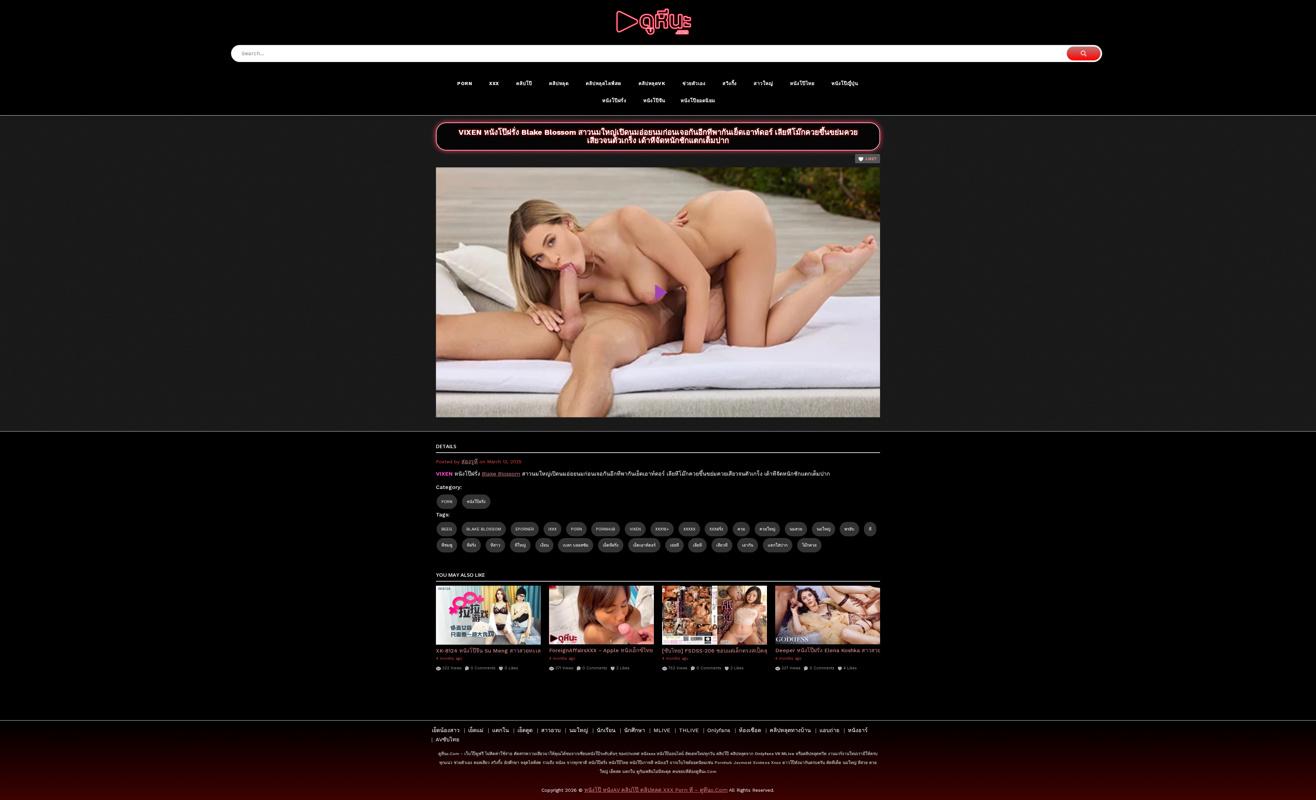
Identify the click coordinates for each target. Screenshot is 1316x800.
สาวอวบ (551, 730)
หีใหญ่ (520, 545)
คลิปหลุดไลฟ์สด (603, 83)
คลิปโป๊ (524, 83)
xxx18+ (662, 529)
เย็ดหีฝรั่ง (611, 545)
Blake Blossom (501, 473)
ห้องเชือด (750, 730)
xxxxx (689, 529)
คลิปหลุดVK (651, 83)
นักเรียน (606, 730)
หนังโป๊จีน (654, 100)
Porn (464, 83)
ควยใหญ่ (767, 529)
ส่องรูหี (469, 461)
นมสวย (796, 529)
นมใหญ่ (823, 529)
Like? (871, 159)
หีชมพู (446, 545)
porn (576, 529)
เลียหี (697, 545)
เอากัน (747, 545)
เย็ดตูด (525, 730)
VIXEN (635, 529)
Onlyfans (718, 730)
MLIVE (662, 730)
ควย (741, 529)
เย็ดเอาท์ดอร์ (644, 545)
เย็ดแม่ (476, 730)
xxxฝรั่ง (716, 529)
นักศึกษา (634, 730)
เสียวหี (722, 545)
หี (870, 529)
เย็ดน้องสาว (446, 730)
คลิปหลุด (559, 83)
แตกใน (500, 730)
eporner (524, 529)
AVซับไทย (447, 739)
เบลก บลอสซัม (575, 545)
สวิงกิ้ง (729, 83)
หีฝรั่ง (471, 545)
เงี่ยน (544, 545)
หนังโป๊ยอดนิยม (698, 100)
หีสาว (495, 545)
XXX (494, 83)
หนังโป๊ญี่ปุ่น (844, 83)
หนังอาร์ (858, 730)
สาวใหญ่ (763, 83)
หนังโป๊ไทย (802, 83)
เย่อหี (674, 545)
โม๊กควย (809, 545)
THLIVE (689, 730)
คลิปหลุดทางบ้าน (790, 730)
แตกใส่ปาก (778, 545)
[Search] (1084, 53)
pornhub (605, 529)
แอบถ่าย (829, 730)
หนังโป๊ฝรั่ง (614, 100)
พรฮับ (849, 529)
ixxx (552, 529)
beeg (446, 529)
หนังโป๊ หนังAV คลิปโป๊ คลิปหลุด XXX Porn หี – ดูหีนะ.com (656, 790)
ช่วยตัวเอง (693, 83)
